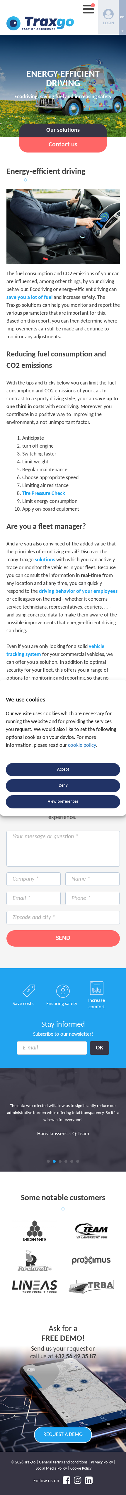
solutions (45, 560)
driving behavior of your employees (78, 591)
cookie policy (82, 745)
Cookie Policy (80, 1468)
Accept (63, 769)
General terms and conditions (63, 1462)
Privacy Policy (102, 1462)
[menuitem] (122, 17)
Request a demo (63, 1434)
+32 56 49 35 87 (75, 1356)
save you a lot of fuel (29, 297)
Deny (63, 785)
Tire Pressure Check (43, 493)
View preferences (63, 801)
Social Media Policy (51, 1468)
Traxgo (40, 17)
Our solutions (63, 130)
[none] (122, 17)
